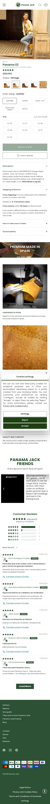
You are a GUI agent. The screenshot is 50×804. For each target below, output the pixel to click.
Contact (6, 731)
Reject (25, 420)
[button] (8, 70)
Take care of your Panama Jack (16, 715)
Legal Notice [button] (25, 787)
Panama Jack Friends (12, 719)
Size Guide (42, 117)
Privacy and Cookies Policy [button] (25, 792)
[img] (8, 555)
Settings (25, 414)
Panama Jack (14, 774)
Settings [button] (25, 801)
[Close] (46, 373)
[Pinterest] (16, 750)
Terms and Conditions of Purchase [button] (25, 796)
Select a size (25, 147)
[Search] (40, 5)
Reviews (6, 741)
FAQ (4, 738)
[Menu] (4, 5)
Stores (5, 734)
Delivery (6, 705)
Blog (5, 722)
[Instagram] (10, 750)
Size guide (7, 712)
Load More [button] (25, 686)
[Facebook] (4, 750)
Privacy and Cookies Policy (15, 406)
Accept (25, 426)
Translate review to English (17, 576)
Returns (6, 708)
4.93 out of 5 (32, 519)
